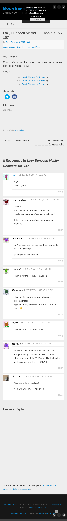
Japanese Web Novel (12, 47)
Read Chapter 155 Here (33, 76)
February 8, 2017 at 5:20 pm (35, 322)
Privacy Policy (56, 504)
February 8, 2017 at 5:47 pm (36, 344)
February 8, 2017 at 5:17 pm (38, 290)
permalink (19, 129)
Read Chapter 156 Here (33, 80)
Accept (37, 19)
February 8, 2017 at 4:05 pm (36, 269)
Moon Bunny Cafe (11, 504)
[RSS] (54, 7)
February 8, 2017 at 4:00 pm (44, 200)
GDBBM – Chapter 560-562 (16, 140)
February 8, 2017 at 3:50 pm (32, 175)
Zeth (14, 174)
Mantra (33, 507)
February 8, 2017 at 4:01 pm (40, 238)
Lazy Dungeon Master (31, 47)
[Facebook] (58, 7)
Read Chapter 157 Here (33, 84)
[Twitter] (63, 7)
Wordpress (43, 507)
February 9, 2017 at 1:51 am (38, 376)
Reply (60, 191)
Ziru (7, 42)
